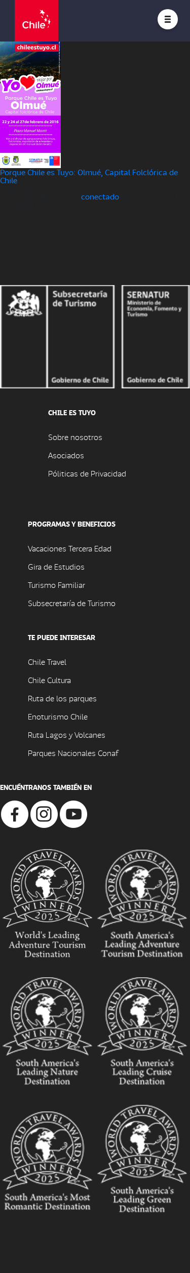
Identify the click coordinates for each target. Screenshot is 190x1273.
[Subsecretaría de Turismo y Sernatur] (95, 335)
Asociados (66, 455)
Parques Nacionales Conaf (73, 752)
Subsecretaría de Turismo (72, 603)
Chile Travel (47, 661)
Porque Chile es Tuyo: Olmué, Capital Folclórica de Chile (89, 176)
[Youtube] (73, 813)
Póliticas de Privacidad (87, 473)
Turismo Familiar (56, 584)
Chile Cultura (49, 679)
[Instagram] (44, 813)
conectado (100, 196)
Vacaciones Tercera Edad (69, 548)
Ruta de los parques (62, 698)
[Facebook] (14, 813)
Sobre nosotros (75, 436)
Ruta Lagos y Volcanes (66, 734)
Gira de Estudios (56, 566)
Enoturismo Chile (58, 716)
